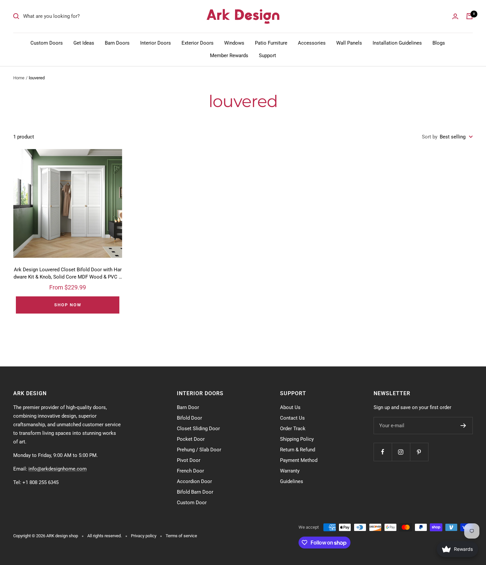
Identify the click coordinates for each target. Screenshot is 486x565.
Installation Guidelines (397, 43)
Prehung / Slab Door (199, 450)
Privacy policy (143, 535)
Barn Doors (117, 43)
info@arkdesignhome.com (57, 469)
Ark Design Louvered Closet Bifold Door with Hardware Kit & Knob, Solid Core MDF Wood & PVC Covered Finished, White (68, 274)
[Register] (463, 425)
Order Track (292, 429)
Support (267, 55)
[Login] (455, 16)
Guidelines (291, 481)
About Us (290, 407)
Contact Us (292, 418)
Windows (234, 43)
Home (18, 77)
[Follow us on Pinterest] (419, 452)
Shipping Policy (297, 439)
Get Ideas (83, 43)
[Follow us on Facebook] (383, 452)
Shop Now (67, 304)
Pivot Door (188, 460)
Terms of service (181, 535)
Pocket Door (191, 439)
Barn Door (188, 407)
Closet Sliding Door (198, 429)
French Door (190, 471)
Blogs (438, 43)
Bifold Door (189, 418)
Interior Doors (155, 43)
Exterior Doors (198, 43)
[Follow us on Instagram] (401, 452)
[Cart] (469, 16)
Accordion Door (194, 481)
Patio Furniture (271, 43)
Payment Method (298, 460)
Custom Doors (46, 43)
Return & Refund (297, 450)
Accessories (312, 43)
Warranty (290, 471)
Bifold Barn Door (195, 492)
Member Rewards (229, 55)
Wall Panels (349, 43)
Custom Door (192, 503)
